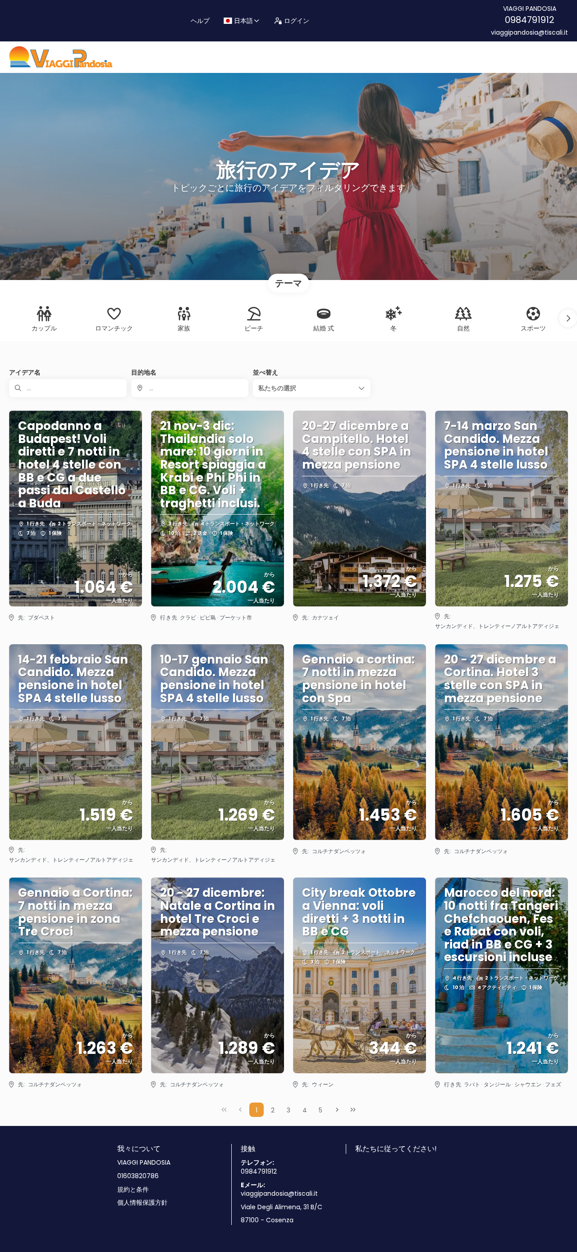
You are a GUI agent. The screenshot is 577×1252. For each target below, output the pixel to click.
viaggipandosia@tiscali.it (529, 32)
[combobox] (190, 388)
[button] (568, 318)
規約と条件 (133, 1189)
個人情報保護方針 (142, 1202)
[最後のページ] (353, 1110)
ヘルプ (200, 20)
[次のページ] (337, 1110)
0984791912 (529, 20)
